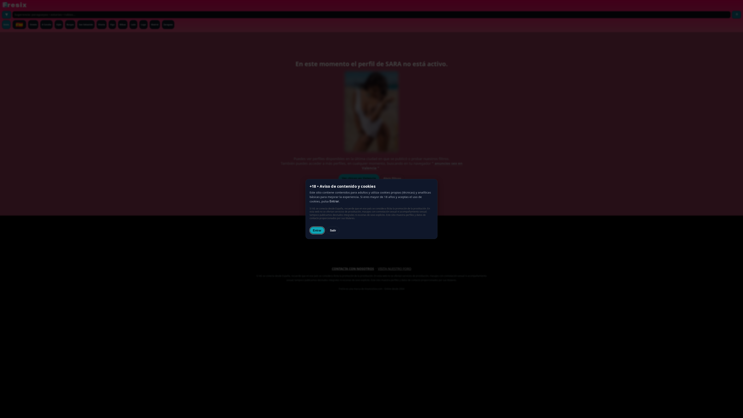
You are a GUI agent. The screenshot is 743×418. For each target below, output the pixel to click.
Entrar (317, 230)
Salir (333, 230)
